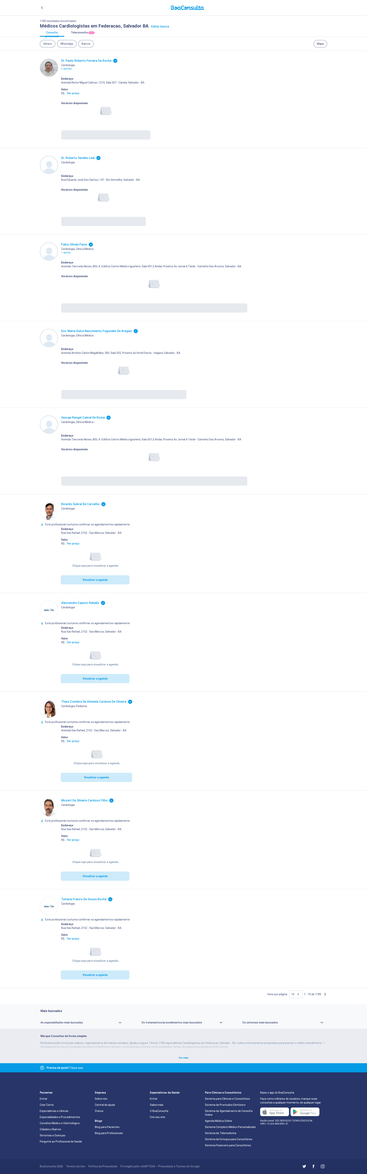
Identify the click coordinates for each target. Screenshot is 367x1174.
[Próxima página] (325, 994)
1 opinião (66, 252)
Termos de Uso (75, 1166)
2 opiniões (66, 68)
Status (99, 1110)
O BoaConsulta (159, 1110)
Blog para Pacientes (107, 1127)
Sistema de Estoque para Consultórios (228, 1139)
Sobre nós (101, 1098)
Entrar (43, 1098)
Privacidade (165, 1166)
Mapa (320, 43)
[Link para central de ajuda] (42, 1067)
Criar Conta (47, 1104)
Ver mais (183, 1058)
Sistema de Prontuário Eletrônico (225, 1104)
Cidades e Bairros (50, 1129)
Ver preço (73, 93)
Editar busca (160, 26)
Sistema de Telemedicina (220, 1133)
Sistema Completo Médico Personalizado (230, 1127)
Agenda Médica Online (218, 1120)
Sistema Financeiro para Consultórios (228, 1145)
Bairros (86, 43)
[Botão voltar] (42, 7)
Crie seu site (157, 1117)
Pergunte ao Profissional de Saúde (61, 1141)
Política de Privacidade (102, 1166)
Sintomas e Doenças (52, 1135)
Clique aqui (65, 1067)
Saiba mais (156, 1104)
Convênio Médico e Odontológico (60, 1123)
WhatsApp (66, 43)
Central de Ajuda (105, 1104)
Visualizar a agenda (95, 579)
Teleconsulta (82, 32)
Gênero (47, 43)
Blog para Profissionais (109, 1133)
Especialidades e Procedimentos (60, 1117)
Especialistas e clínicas (54, 1110)
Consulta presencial (52, 34)
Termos (181, 1166)
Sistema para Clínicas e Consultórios (227, 1098)
